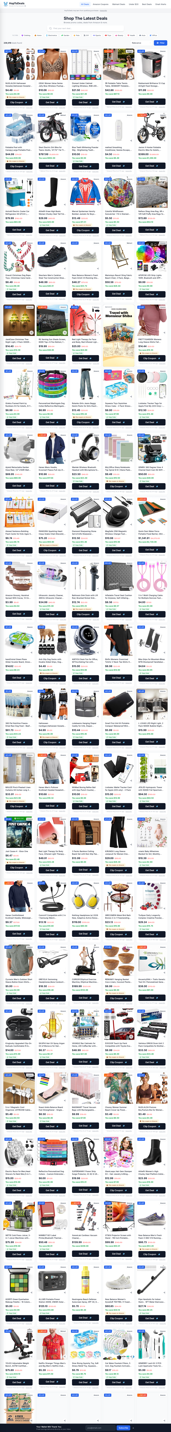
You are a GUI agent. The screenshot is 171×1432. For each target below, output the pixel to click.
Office (154, 35)
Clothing (27, 35)
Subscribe (123, 1428)
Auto (143, 35)
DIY (87, 35)
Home (39, 35)
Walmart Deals (118, 4)
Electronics (52, 35)
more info (103, 10)
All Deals (85, 4)
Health (132, 35)
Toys (109, 35)
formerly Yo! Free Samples (16, 6)
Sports (98, 35)
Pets (77, 35)
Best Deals (147, 4)
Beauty (120, 35)
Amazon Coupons (100, 4)
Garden (66, 35)
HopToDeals (16, 3)
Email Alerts (161, 4)
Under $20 (133, 4)
